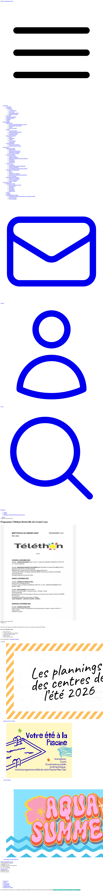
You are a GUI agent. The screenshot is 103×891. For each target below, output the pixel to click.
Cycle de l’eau (9, 163)
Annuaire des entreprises (14, 178)
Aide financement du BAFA (15, 132)
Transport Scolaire (13, 134)
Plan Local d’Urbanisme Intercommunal (18, 174)
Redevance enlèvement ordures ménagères (18, 158)
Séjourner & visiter (7, 182)
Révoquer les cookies (8, 887)
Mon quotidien (6, 122)
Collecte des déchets (13, 157)
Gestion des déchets (10, 154)
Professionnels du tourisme (12, 195)
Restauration (12, 188)
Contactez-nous (4, 869)
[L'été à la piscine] (39, 777)
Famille (7, 129)
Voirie (10, 171)
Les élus (11, 109)
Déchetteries (11, 159)
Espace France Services (14, 144)
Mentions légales (7, 886)
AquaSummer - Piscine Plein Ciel (10, 859)
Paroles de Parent (13, 128)
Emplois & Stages (10, 118)
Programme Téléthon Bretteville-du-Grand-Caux (14, 514)
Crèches (11, 127)
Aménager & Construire (14, 173)
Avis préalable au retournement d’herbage (18, 168)
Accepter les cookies (57, 889)
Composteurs (12, 161)
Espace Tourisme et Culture (15, 185)
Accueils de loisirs (13, 130)
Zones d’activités (12, 181)
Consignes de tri (12, 156)
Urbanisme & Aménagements (12, 169)
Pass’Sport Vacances (13, 133)
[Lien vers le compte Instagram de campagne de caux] (1, 877)
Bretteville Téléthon (14, 639)
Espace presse (6, 883)
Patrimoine (11, 187)
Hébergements (12, 186)
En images (8, 193)
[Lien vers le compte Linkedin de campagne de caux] (1, 878)
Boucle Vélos (12, 191)
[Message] (6, 624)
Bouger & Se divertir (10, 135)
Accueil (5, 512)
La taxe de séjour (13, 197)
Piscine (10, 137)
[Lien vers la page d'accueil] (7, 1)
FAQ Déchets (12, 162)
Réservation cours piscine (14, 151)
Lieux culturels (12, 140)
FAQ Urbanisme (12, 176)
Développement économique (12, 177)
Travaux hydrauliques (14, 167)
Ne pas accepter (65, 889)
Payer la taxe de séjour (14, 153)
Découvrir (5, 105)
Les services (11, 111)
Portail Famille (12, 149)
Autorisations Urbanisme (14, 152)
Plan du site (5, 881)
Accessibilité (6, 884)
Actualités (8, 119)
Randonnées (11, 138)
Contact (8, 120)
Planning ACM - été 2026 (9, 721)
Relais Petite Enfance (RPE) (15, 125)
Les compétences (13, 110)
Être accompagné (13, 198)
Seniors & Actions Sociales (15, 146)
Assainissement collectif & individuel (17, 166)
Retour (3, 517)
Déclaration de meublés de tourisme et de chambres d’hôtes (22, 196)
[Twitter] (2, 624)
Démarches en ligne (10, 148)
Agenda (10, 139)
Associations (12, 142)
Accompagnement (10, 143)
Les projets (8, 115)
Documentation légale (14, 113)
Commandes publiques (11, 117)
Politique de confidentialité (74, 889)
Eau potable (11, 164)
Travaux (11, 172)
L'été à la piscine (7, 780)
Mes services (6, 147)
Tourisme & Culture (10, 183)
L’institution (8, 108)
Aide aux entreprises (13, 180)
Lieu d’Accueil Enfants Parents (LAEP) (18, 124)
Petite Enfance (9, 123)
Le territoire (8, 106)
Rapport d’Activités (13, 114)
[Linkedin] (4, 624)
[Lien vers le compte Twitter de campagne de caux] (1, 875)
